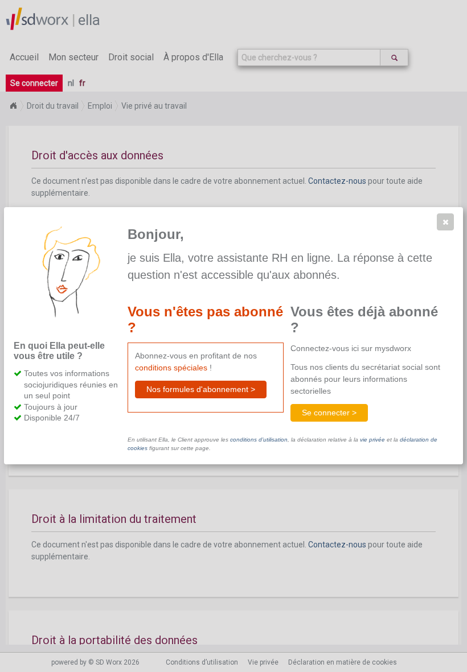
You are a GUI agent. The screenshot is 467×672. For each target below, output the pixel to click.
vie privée (372, 439)
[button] (445, 221)
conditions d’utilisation (259, 439)
